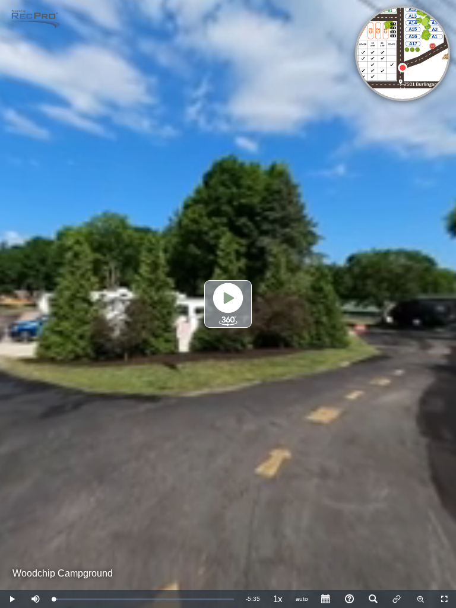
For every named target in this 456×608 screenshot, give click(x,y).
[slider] (143, 599)
